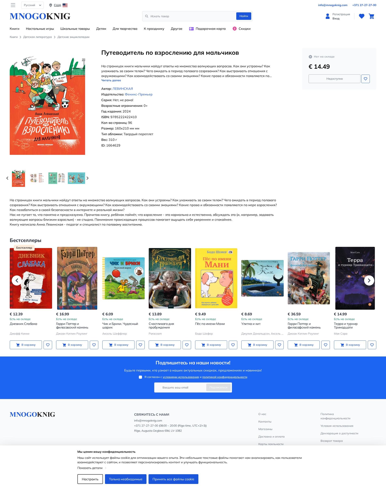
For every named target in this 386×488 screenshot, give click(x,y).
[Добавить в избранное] (365, 79)
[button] (87, 178)
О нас (262, 414)
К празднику (154, 29)
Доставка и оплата (271, 436)
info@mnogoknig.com (333, 5)
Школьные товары (75, 29)
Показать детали (90, 468)
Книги (14, 29)
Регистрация (341, 14)
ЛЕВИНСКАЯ (122, 89)
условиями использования (181, 377)
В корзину (28, 345)
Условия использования (337, 426)
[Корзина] (371, 16)
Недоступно (334, 78)
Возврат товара (332, 441)
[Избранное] (362, 16)
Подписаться (219, 387)
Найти (244, 16)
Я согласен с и (195, 377)
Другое (176, 29)
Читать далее (111, 80)
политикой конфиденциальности (224, 377)
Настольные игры (40, 29)
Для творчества (125, 29)
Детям (101, 29)
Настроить (90, 479)
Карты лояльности (270, 444)
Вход (336, 18)
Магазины (265, 429)
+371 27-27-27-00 (364, 5)
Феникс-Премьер (139, 94)
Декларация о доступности (339, 433)
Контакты (264, 421)
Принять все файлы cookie (173, 479)
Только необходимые (125, 479)
